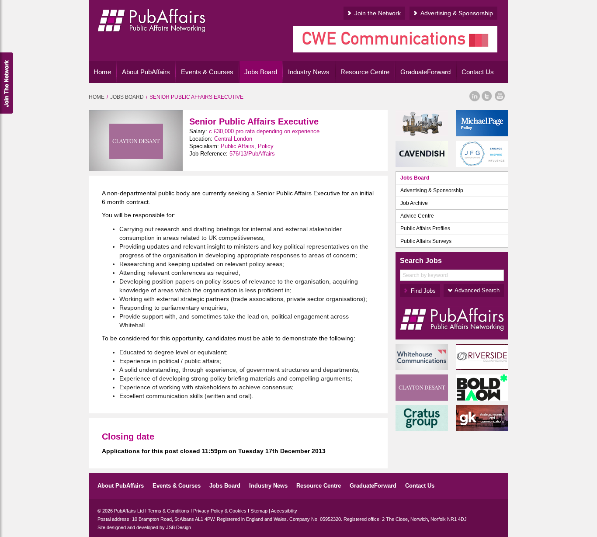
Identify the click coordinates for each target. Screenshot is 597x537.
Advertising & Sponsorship (456, 13)
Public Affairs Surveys (425, 241)
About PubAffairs (146, 72)
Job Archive (414, 203)
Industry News (309, 72)
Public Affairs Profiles (425, 228)
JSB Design (178, 527)
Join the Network (377, 13)
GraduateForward (425, 72)
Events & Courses (207, 72)
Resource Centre (364, 72)
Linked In (474, 96)
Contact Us (478, 72)
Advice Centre (417, 216)
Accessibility (284, 510)
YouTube (500, 96)
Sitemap (258, 510)
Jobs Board (260, 72)
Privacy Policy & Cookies (219, 510)
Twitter (486, 96)
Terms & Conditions (168, 510)
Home (102, 72)
